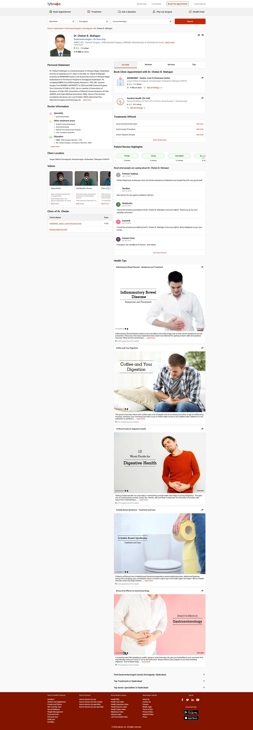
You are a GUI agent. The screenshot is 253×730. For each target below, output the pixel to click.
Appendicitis (57, 196)
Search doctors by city (87, 699)
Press (145, 717)
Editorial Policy (148, 714)
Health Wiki (115, 699)
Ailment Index (116, 714)
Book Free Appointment (178, 4)
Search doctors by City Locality (90, 702)
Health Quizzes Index (119, 707)
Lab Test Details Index (119, 717)
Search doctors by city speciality (91, 707)
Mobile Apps (147, 707)
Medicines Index (117, 712)
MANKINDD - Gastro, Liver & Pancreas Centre (65, 223)
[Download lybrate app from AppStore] (191, 720)
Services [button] (171, 64)
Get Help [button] (125, 65)
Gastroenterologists (73, 28)
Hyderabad (58, 28)
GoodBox (50, 722)
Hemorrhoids (106, 198)
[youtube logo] (197, 701)
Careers (146, 704)
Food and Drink (53, 714)
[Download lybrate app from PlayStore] (191, 714)
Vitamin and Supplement (56, 702)
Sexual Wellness (53, 709)
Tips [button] (194, 64)
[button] (61, 178)
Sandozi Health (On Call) (58, 229)
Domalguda (87, 28)
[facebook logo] (182, 701)
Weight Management (55, 712)
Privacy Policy (148, 712)
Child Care (51, 719)
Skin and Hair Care (54, 707)
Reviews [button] (148, 64)
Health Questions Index (119, 704)
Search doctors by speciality (89, 704)
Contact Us (147, 702)
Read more (55, 204)
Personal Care (52, 717)
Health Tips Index (117, 702)
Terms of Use (148, 709)
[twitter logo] (187, 701)
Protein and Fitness (54, 704)
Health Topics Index (118, 709)
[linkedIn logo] (192, 701)
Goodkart (50, 699)
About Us (146, 699)
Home (49, 28)
